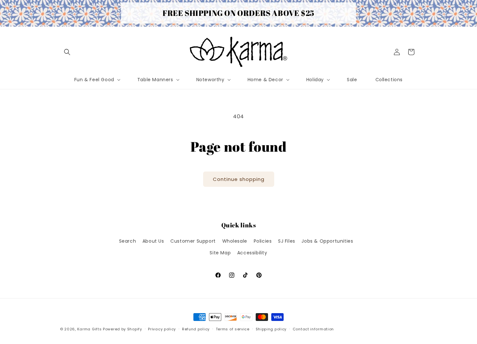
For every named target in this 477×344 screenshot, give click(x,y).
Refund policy (196, 329)
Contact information (313, 329)
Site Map (220, 252)
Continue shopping (238, 179)
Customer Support (193, 241)
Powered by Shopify (122, 329)
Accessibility (252, 252)
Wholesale (234, 241)
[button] (67, 52)
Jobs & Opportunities (327, 241)
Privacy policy (162, 329)
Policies (263, 241)
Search (127, 241)
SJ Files (286, 241)
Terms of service (233, 329)
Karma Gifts (89, 329)
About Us (153, 241)
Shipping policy (271, 329)
